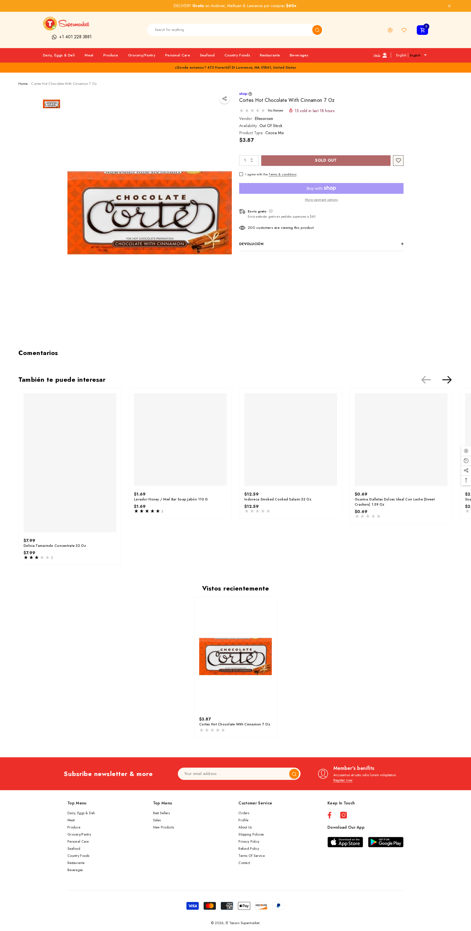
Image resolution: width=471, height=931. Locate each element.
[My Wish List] (404, 30)
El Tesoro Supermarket (242, 922)
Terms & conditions (282, 174)
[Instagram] (343, 815)
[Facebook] (329, 815)
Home (22, 83)
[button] (422, 30)
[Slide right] (447, 379)
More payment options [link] (321, 199)
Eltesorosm (264, 118)
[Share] (224, 99)
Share (224, 99)
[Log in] (390, 30)
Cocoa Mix (274, 132)
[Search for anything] (235, 30)
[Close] (449, 6)
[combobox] (229, 30)
